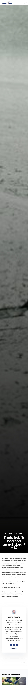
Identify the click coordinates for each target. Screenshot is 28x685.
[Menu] (25, 2)
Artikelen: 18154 (14, 648)
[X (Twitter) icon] (17, 645)
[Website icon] (14, 645)
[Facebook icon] (11, 645)
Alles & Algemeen (18, 533)
